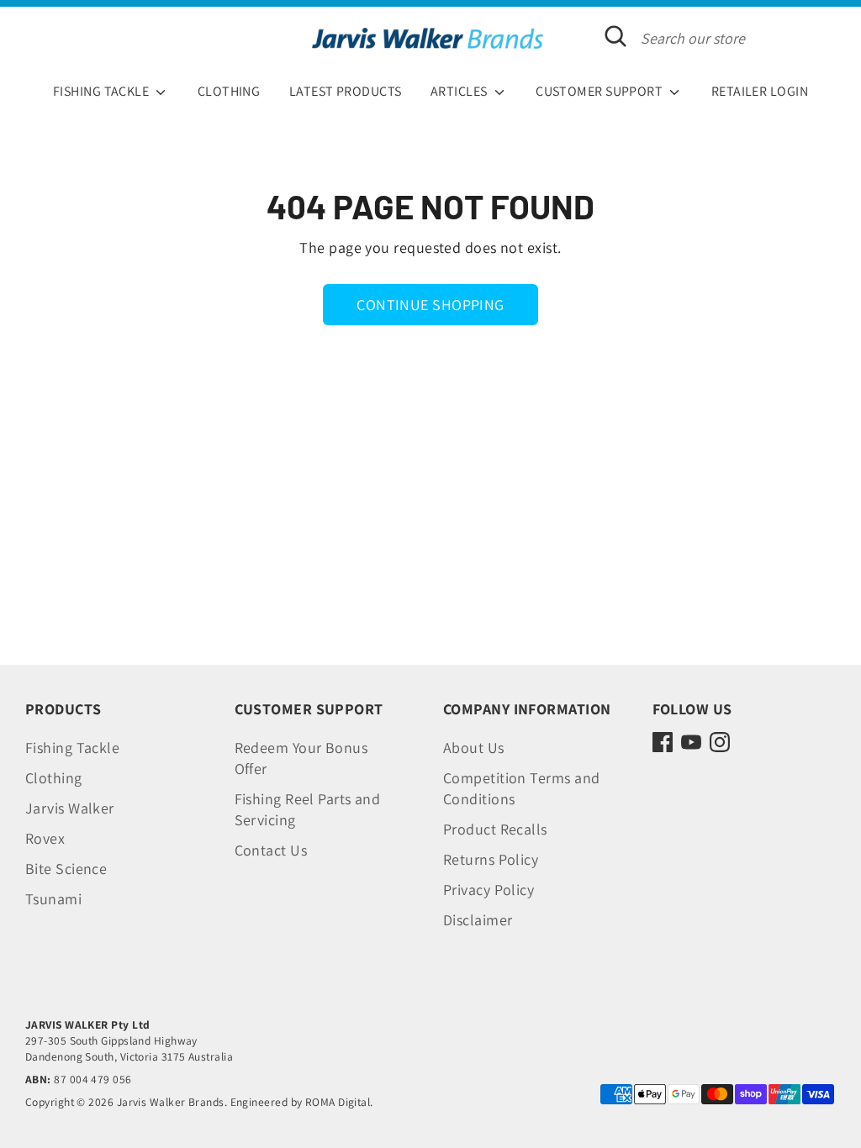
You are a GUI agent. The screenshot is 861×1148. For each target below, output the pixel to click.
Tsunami (53, 898)
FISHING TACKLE (102, 91)
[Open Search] (615, 36)
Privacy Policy (488, 889)
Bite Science (66, 868)
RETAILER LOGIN (759, 91)
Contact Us (271, 850)
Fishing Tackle (72, 747)
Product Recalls (495, 829)
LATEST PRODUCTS (345, 91)
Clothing (53, 777)
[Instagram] (720, 742)
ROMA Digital (337, 1101)
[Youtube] (691, 742)
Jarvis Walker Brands (170, 1101)
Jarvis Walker (69, 808)
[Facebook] (662, 742)
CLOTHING (229, 91)
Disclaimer (478, 919)
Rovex (45, 838)
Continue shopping (430, 304)
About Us (473, 747)
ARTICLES (460, 91)
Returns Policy (490, 859)
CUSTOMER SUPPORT (601, 91)
